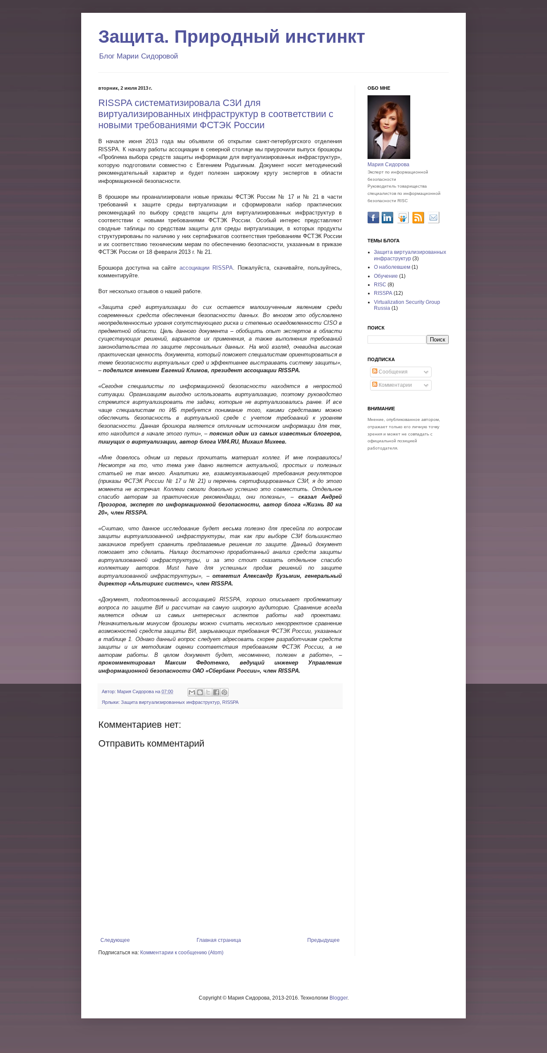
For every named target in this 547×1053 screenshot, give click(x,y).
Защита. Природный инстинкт (231, 36)
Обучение (386, 276)
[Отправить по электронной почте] (192, 692)
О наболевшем (392, 267)
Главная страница (219, 940)
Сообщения (392, 372)
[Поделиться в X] (208, 692)
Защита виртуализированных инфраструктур (170, 702)
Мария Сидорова (388, 165)
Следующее (115, 940)
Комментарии (394, 385)
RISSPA (230, 702)
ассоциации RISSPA (206, 268)
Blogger (338, 998)
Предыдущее (323, 940)
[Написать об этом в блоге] (200, 692)
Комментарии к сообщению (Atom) (182, 953)
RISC (380, 285)
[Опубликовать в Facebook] (216, 692)
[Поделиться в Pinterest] (224, 692)
